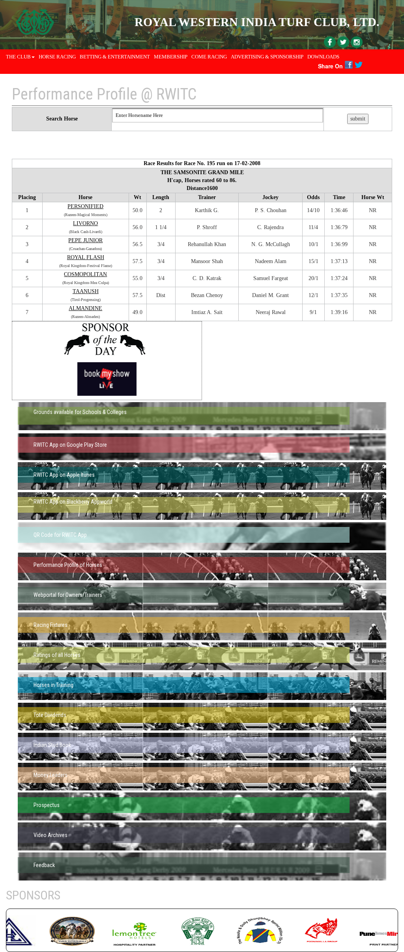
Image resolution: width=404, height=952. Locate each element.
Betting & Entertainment (115, 57)
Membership (170, 57)
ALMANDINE (85, 308)
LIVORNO (85, 223)
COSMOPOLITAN (85, 274)
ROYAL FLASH (85, 257)
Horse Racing (57, 57)
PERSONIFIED (85, 206)
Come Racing (209, 57)
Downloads (323, 57)
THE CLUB (18, 57)
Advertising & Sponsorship (267, 57)
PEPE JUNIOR (85, 240)
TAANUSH (86, 291)
